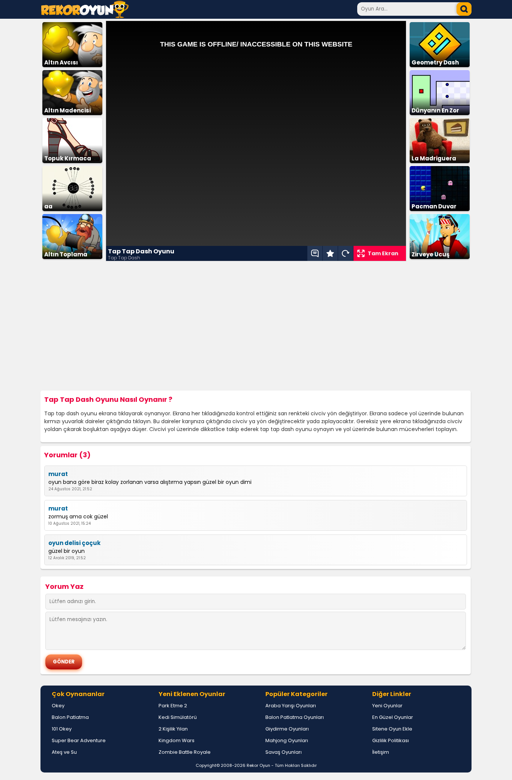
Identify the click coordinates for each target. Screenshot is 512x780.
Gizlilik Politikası (390, 740)
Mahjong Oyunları (286, 740)
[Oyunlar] (85, 16)
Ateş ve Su (64, 752)
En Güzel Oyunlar (392, 717)
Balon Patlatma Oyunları (294, 717)
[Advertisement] (256, 326)
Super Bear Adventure (79, 740)
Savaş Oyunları (283, 752)
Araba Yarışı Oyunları (290, 705)
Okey (58, 705)
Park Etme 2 (173, 705)
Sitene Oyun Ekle (392, 728)
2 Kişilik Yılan (173, 728)
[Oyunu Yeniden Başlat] (345, 253)
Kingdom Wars (177, 740)
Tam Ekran (383, 253)
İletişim (380, 752)
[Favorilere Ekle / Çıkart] (330, 253)
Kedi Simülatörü (178, 717)
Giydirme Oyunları (287, 728)
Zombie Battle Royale (185, 752)
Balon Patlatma (70, 717)
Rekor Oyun (258, 765)
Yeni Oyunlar (387, 705)
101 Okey (62, 728)
